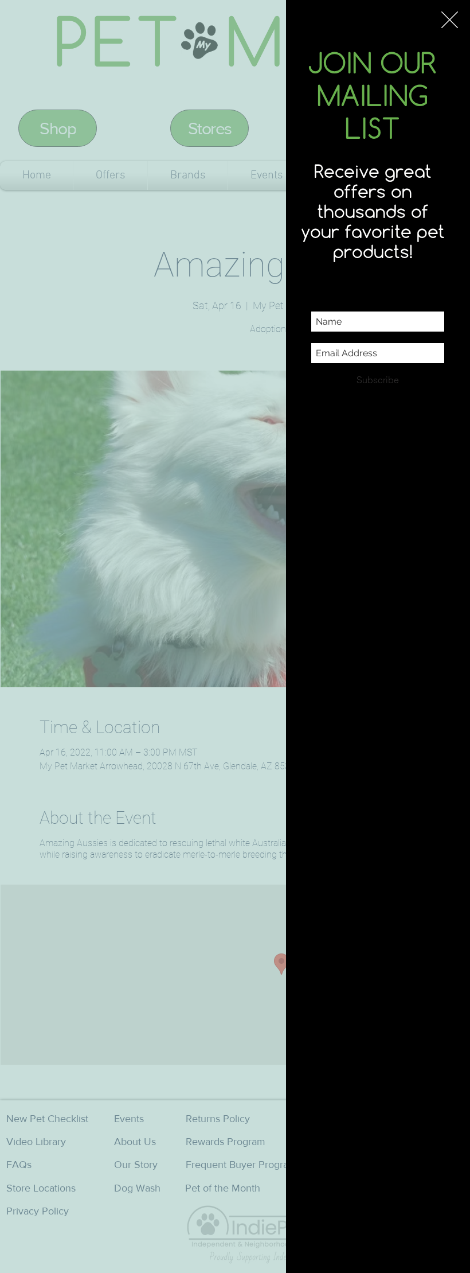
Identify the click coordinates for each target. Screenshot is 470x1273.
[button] (450, 19)
